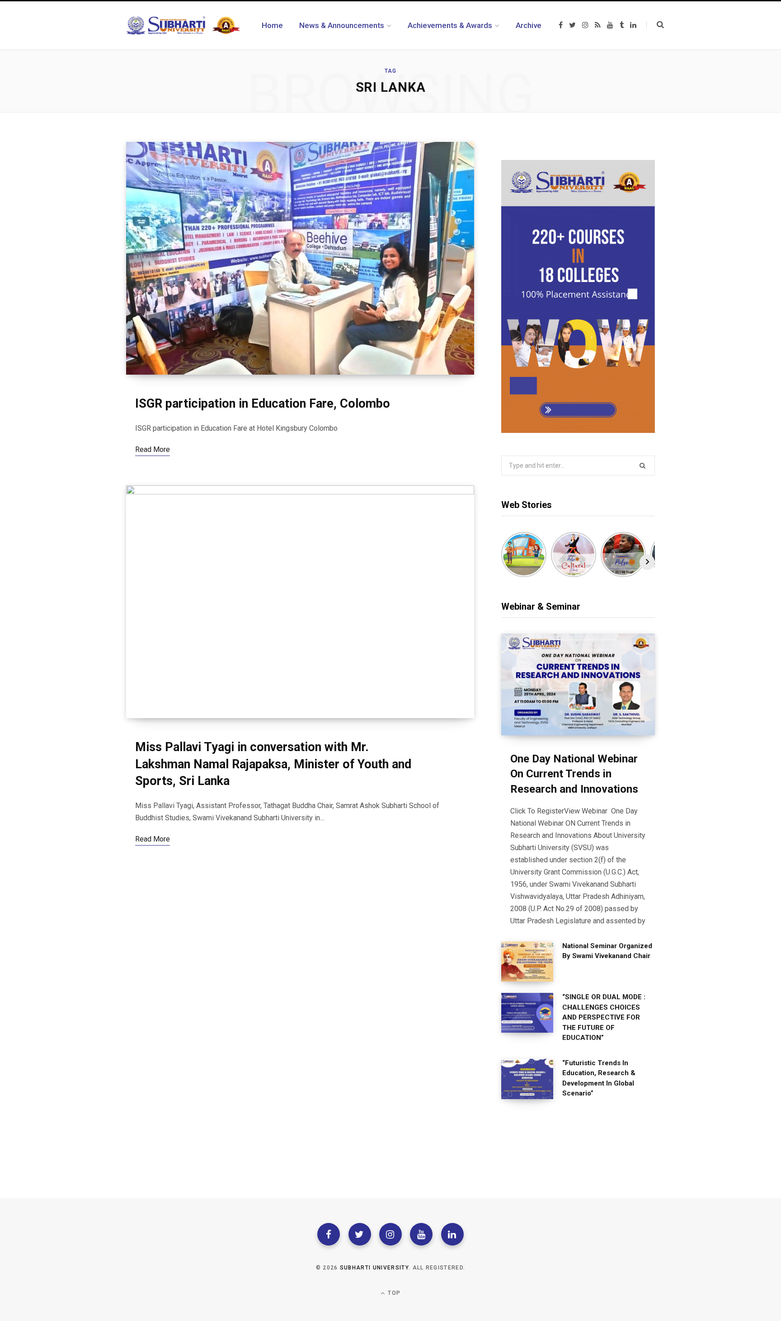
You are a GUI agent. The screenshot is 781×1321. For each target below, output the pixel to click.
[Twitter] (359, 1234)
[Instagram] (390, 1234)
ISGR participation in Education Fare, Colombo (262, 403)
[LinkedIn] (452, 1234)
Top (393, 1293)
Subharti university (374, 1268)
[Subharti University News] (183, 25)
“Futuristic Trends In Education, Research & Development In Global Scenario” (598, 1078)
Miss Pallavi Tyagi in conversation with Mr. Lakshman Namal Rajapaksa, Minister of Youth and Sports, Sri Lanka (273, 764)
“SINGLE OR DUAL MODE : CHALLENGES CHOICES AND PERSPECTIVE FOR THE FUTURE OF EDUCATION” (603, 1017)
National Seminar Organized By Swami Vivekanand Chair (607, 951)
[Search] (655, 24)
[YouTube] (421, 1234)
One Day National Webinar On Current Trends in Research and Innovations (574, 773)
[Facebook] (328, 1234)
